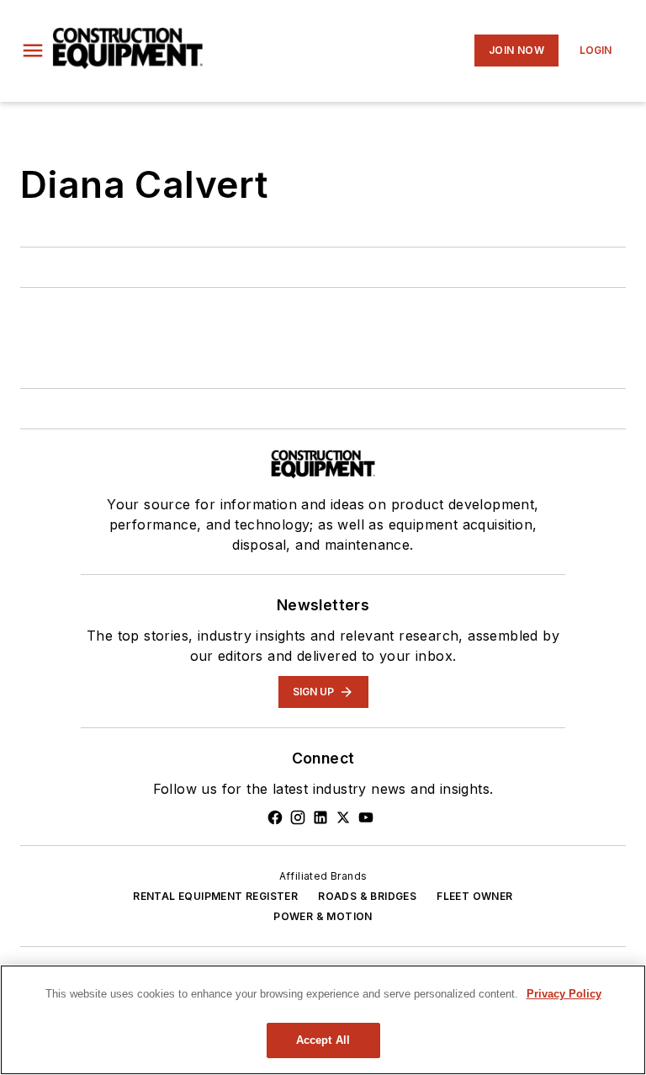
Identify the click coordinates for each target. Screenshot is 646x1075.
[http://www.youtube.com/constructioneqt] (365, 817)
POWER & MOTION (323, 916)
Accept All (323, 1040)
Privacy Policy (564, 993)
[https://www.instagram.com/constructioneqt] (297, 817)
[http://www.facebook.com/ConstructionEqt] (275, 817)
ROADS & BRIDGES (367, 896)
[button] (32, 50)
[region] (323, 1020)
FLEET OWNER (474, 896)
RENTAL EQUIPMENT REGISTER (215, 896)
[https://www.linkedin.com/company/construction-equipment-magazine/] (320, 817)
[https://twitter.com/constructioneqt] (343, 817)
